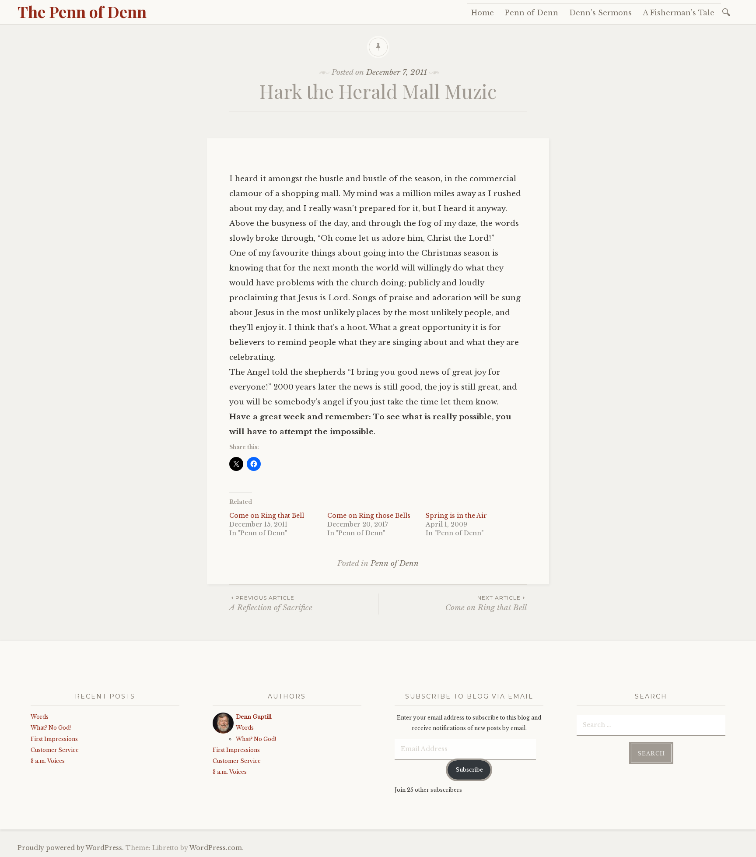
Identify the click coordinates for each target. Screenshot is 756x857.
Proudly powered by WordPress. (71, 848)
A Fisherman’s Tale (678, 12)
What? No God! (51, 727)
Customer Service (55, 750)
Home (482, 12)
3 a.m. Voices (48, 761)
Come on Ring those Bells (368, 516)
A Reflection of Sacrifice (270, 603)
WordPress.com (215, 848)
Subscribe (469, 769)
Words (40, 716)
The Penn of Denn (82, 11)
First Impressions (54, 739)
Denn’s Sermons (600, 12)
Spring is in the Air (456, 516)
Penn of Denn (531, 12)
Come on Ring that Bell (266, 516)
